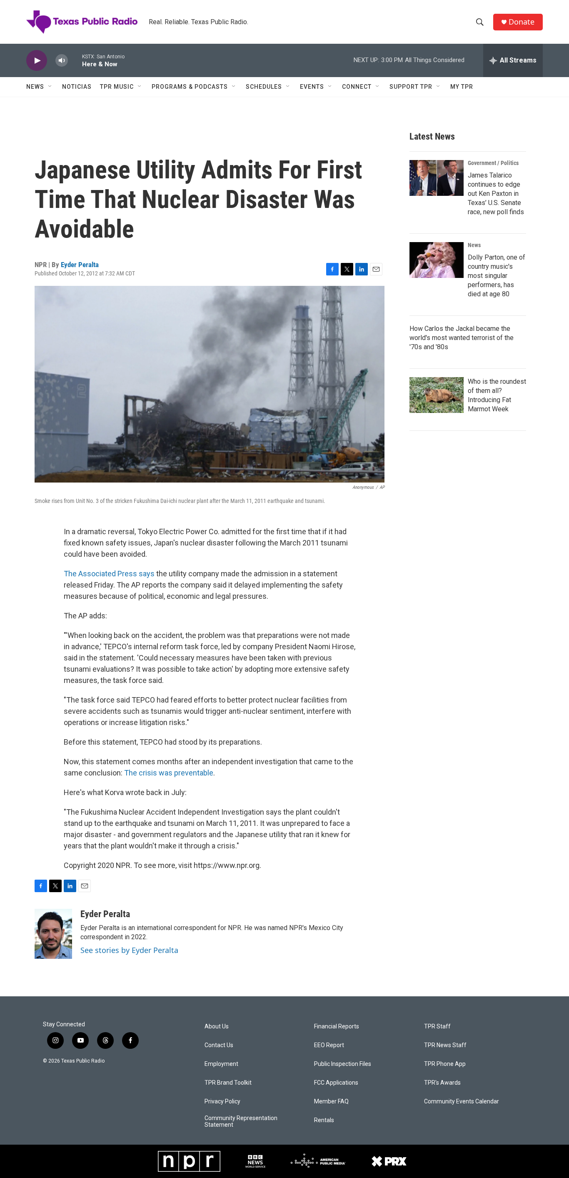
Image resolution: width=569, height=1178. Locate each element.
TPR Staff (437, 1026)
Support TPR (410, 86)
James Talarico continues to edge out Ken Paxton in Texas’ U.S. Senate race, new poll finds (496, 193)
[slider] (75, 60)
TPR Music (117, 86)
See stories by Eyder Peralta (129, 950)
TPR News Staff (445, 1045)
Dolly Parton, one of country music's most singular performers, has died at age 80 (496, 275)
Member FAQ (331, 1101)
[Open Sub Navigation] (50, 86)
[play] (36, 60)
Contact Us (219, 1045)
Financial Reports (336, 1026)
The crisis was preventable (168, 772)
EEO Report (329, 1045)
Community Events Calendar (461, 1101)
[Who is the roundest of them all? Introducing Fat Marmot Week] (436, 395)
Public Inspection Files (342, 1064)
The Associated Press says (109, 573)
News (35, 86)
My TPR (461, 86)
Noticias (77, 86)
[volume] (62, 60)
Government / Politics (493, 163)
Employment (221, 1064)
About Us (217, 1026)
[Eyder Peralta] (53, 934)
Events (312, 86)
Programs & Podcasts (190, 86)
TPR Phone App (445, 1064)
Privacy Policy (222, 1101)
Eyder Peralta (80, 264)
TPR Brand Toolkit (228, 1083)
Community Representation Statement (241, 1121)
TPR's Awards (442, 1083)
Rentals (324, 1120)
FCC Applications (336, 1083)
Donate (521, 22)
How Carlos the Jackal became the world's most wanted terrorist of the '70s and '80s (461, 338)
